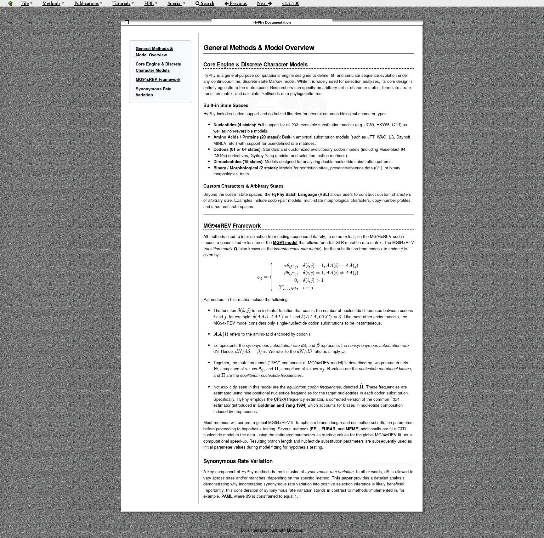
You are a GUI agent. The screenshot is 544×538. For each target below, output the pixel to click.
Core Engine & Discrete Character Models (158, 67)
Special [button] (174, 3)
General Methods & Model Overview (154, 51)
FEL (315, 429)
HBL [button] (149, 3)
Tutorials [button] (121, 3)
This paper (342, 478)
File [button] (25, 3)
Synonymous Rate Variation (153, 92)
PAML (227, 496)
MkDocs (294, 530)
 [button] (10, 3)
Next (262, 3)
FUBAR (328, 429)
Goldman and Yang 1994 (281, 405)
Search (207, 3)
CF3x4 (280, 399)
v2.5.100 (290, 3)
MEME (352, 429)
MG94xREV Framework (158, 79)
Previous (238, 3)
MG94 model (285, 242)
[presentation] (381, 249)
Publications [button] (86, 3)
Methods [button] (51, 3)
